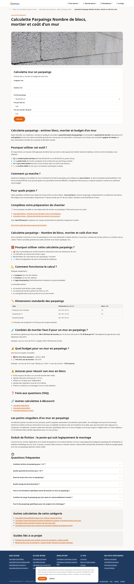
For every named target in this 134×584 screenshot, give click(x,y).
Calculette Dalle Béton (16, 559)
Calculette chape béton (21, 408)
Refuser (52, 578)
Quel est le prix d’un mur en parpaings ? (28, 477)
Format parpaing (20, 95)
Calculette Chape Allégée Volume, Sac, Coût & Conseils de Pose (38, 518)
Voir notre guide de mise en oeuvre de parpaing (29, 225)
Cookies (122, 581)
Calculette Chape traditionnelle (19, 562)
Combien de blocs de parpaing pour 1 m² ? (29, 464)
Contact (83, 565)
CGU (111, 581)
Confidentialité (104, 581)
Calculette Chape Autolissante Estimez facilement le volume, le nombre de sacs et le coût (48, 520)
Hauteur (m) (18, 88)
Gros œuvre (73, 3)
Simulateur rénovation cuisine (67, 559)
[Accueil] (9, 9)
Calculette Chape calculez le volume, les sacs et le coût (35, 523)
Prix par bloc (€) (19, 102)
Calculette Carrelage (39, 559)
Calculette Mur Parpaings (17, 565)
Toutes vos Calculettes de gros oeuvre (24, 9)
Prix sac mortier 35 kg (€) (22, 110)
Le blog (121, 3)
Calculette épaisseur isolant (23, 410)
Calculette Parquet (39, 562)
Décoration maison (110, 565)
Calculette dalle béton (21, 405)
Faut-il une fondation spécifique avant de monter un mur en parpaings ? (41, 491)
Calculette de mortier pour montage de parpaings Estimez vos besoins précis (44, 525)
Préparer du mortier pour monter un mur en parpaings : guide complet (41, 540)
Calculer (19, 119)
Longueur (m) (18, 80)
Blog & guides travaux (87, 562)
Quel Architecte (109, 568)
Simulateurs (106, 3)
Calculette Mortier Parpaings (18, 568)
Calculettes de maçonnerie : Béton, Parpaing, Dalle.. (55, 9)
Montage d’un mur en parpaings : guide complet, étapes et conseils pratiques (44, 542)
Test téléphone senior (111, 562)
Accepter (42, 578)
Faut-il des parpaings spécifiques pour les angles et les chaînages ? (39, 504)
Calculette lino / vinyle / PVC (42, 565)
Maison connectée (110, 559)
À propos (83, 559)
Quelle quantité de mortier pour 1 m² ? (28, 471)
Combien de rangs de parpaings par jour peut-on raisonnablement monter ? (42, 497)
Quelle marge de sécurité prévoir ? (26, 484)
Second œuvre (90, 3)
